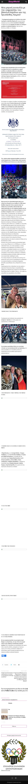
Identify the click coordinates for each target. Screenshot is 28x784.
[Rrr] (4, 711)
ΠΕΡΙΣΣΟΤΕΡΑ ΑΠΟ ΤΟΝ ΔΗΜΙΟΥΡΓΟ (9, 699)
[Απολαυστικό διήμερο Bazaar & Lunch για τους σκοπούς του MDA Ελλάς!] (4, 717)
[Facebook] (12, 778)
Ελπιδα (10, 703)
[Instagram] (15, 778)
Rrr (9, 709)
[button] (26, 2)
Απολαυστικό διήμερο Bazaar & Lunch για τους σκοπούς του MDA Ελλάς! (16, 717)
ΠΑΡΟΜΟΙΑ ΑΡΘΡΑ (5, 698)
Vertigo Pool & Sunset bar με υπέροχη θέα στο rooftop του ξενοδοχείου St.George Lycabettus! (7, 674)
